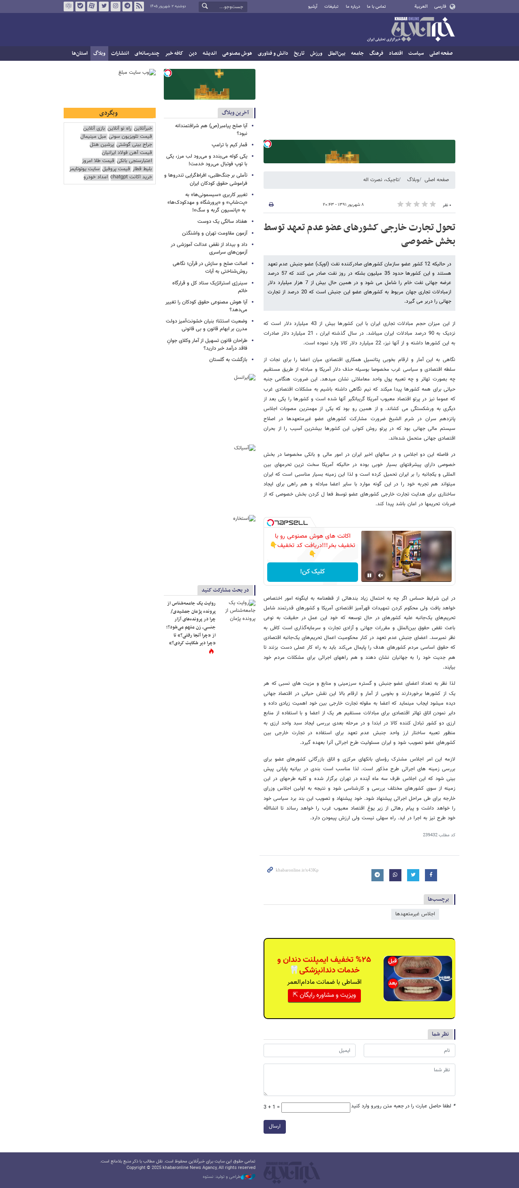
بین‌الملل (336, 53)
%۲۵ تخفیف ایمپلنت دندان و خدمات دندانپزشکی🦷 (324, 965)
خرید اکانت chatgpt (131, 177)
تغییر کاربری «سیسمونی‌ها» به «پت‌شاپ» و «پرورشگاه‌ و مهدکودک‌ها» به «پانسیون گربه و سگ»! (207, 202)
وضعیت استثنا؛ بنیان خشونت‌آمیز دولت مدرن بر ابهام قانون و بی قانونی (206, 325)
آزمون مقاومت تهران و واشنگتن (214, 233)
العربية (421, 6)
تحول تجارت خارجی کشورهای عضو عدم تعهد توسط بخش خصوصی (359, 235)
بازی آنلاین (94, 128)
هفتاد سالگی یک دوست (222, 222)
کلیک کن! (312, 572)
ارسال (275, 1126)
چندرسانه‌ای (147, 53)
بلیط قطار (142, 169)
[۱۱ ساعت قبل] (237, 612)
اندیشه (210, 53)
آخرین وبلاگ (235, 113)
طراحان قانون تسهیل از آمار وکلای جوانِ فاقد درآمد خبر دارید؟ (207, 345)
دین (193, 53)
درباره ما (353, 6)
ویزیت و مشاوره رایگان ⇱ (324, 995)
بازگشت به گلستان (228, 360)
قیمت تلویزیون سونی (130, 137)
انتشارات (120, 53)
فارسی (440, 6)
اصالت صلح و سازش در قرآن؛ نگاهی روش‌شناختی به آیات (210, 268)
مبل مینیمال (93, 137)
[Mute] (381, 575)
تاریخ (299, 53)
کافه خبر (174, 53)
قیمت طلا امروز (98, 161)
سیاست (416, 53)
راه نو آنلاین (119, 128)
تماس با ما (376, 6)
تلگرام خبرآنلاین (127, 6)
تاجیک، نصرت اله (381, 180)
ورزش (316, 53)
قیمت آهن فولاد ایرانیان (127, 153)
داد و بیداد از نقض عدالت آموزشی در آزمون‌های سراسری (209, 248)
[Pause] (369, 575)
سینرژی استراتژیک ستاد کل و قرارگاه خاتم (209, 287)
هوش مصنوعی (237, 53)
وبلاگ (99, 53)
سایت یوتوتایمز (84, 169)
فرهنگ (376, 53)
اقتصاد (396, 53)
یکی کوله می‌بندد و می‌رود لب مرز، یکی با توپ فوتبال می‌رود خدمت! (206, 160)
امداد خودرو (96, 177)
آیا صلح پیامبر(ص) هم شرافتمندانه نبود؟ (211, 130)
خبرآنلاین (410, 30)
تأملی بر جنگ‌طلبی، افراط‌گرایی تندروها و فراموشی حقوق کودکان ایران (205, 179)
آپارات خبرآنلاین (92, 6)
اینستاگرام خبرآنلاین (115, 6)
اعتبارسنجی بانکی (134, 161)
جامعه (357, 53)
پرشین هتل (102, 145)
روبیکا (68, 6)
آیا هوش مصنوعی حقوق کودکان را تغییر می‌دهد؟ (206, 306)
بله (80, 6)
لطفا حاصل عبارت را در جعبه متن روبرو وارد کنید (403, 1106)
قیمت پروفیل (116, 169)
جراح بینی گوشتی (134, 145)
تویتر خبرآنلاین (104, 6)
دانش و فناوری (273, 53)
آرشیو (312, 6)
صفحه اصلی (441, 53)
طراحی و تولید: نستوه (222, 1177)
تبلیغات (331, 6)
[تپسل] (268, 144)
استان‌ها (80, 53)
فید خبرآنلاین (139, 6)
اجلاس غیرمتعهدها (415, 914)
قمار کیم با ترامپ (229, 145)
